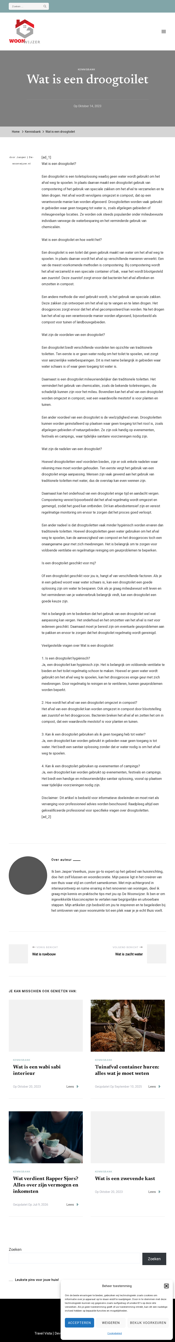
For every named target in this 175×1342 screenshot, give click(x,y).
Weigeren (111, 1323)
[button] (166, 1286)
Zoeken (15, 1249)
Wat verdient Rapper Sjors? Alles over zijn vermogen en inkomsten (45, 1185)
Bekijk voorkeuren (148, 1323)
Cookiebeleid (114, 1333)
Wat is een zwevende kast (125, 1178)
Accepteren (79, 1323)
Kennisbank (86, 69)
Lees (70, 1086)
